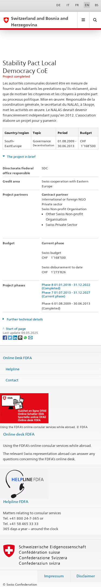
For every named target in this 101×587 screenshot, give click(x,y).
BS (96, 5)
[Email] (30, 337)
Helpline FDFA (15, 501)
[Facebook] (5, 337)
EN (87, 5)
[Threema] (20, 337)
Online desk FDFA (18, 434)
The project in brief (21, 157)
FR (77, 5)
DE (58, 5)
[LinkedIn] (15, 337)
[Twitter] (10, 337)
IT (68, 5)
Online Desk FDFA (17, 358)
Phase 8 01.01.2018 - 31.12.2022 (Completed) (67, 286)
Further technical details (24, 319)
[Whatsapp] (25, 337)
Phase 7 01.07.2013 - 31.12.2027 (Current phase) (67, 294)
